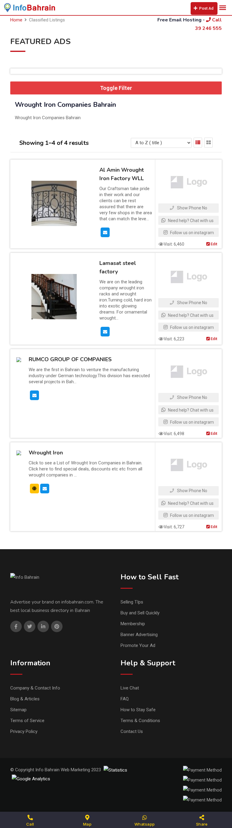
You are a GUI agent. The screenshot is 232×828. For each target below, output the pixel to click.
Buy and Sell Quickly (140, 613)
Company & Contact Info (35, 688)
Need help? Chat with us (190, 220)
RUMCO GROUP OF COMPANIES (70, 359)
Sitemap (18, 709)
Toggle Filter (116, 88)
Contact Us (132, 731)
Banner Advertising (139, 634)
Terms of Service (27, 720)
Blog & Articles (25, 699)
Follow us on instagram (191, 232)
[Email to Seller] (105, 232)
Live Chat (130, 688)
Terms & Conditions (140, 720)
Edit (213, 244)
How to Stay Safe (138, 709)
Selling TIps (132, 602)
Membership (133, 623)
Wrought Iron (46, 453)
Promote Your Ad (138, 645)
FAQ (125, 699)
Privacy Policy (23, 731)
